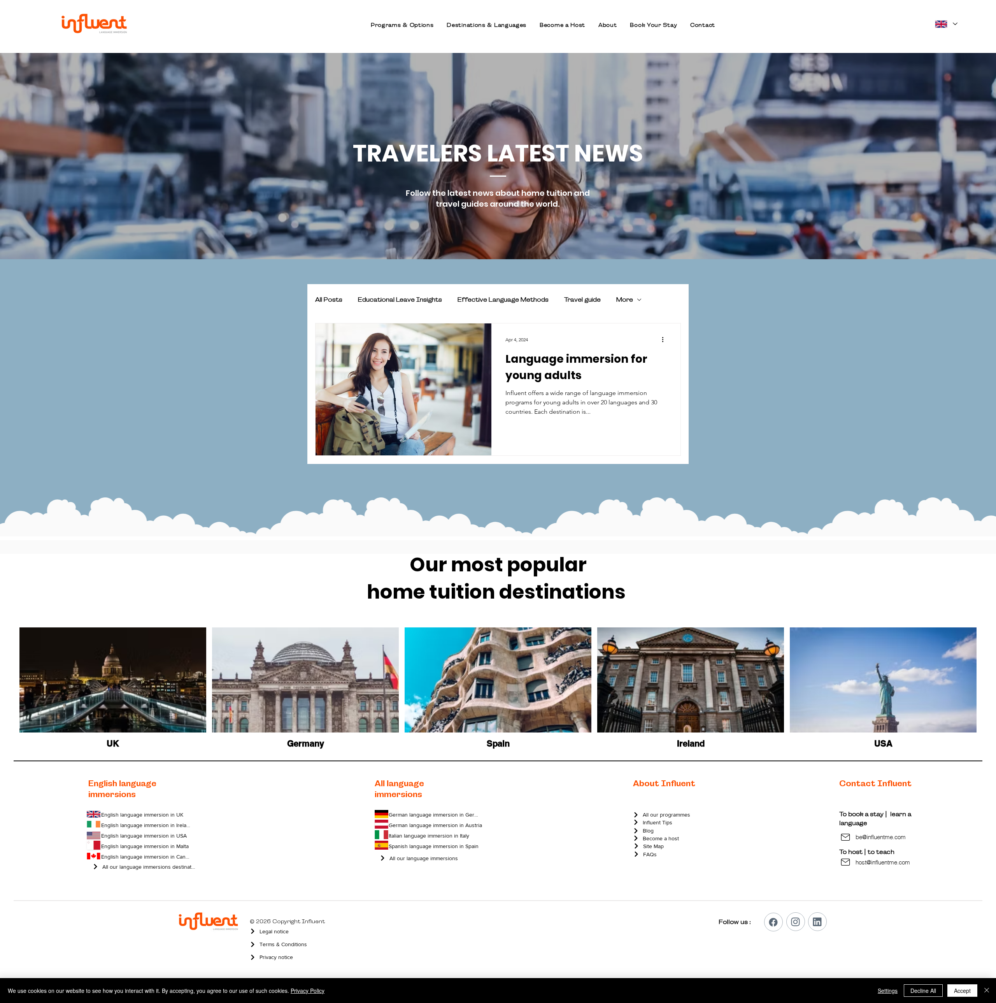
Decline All (923, 990)
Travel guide (582, 299)
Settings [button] (888, 990)
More (624, 299)
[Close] (986, 990)
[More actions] (665, 339)
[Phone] (773, 922)
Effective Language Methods (503, 299)
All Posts (328, 299)
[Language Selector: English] (946, 24)
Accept (962, 990)
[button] (402, 25)
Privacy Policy (307, 990)
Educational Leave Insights (400, 299)
